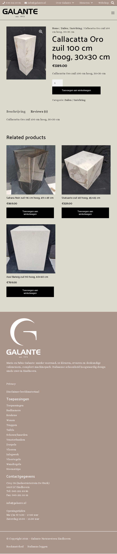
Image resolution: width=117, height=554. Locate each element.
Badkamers (13, 410)
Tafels (10, 430)
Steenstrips (13, 469)
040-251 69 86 (20, 491)
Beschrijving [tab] (16, 111)
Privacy (11, 383)
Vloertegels (13, 459)
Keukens (11, 415)
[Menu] (112, 12)
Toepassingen (15, 405)
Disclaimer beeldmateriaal (22, 391)
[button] (41, 31)
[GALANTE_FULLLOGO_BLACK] (20, 13)
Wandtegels (13, 464)
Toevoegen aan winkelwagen (76, 90)
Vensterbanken (15, 439)
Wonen (10, 420)
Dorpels (11, 444)
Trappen (11, 425)
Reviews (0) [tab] (39, 111)
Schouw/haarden (17, 434)
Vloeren (11, 449)
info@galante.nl (16, 503)
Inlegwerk (12, 454)
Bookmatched (15, 546)
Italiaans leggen (38, 546)
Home (55, 28)
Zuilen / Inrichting (71, 28)
